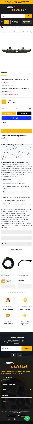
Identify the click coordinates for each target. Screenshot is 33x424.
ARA (28, 16)
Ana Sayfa (4, 32)
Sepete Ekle (9, 113)
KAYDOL (26, 348)
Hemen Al (24, 113)
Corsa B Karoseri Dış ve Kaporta (19, 32)
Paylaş (5, 122)
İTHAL (3, 272)
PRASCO (9, 92)
